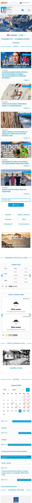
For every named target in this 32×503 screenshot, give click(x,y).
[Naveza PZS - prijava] (5, 3)
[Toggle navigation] (29, 10)
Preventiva (8, 219)
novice (16, 46)
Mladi (23, 219)
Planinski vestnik (22, 39)
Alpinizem (8, 214)
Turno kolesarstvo (24, 224)
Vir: (2, 286)
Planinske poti (7, 39)
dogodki (16, 379)
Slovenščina (25, 2)
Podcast (16, 43)
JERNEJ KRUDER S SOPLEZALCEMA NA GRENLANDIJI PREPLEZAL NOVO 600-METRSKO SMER (14, 133)
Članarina (13, 35)
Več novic (16, 205)
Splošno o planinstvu (24, 214)
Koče (21, 35)
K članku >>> (27, 80)
